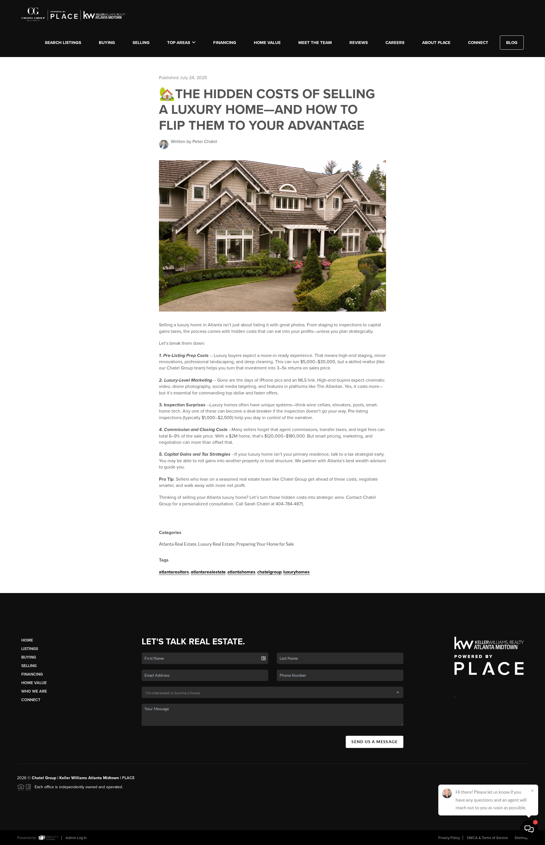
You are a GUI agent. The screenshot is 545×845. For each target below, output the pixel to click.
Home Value (267, 42)
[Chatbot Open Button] (529, 829)
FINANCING (224, 42)
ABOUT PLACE (436, 42)
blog (511, 42)
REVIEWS (358, 42)
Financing (32, 674)
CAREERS (394, 42)
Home (27, 640)
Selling (29, 665)
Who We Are (34, 691)
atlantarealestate (208, 572)
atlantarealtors (174, 572)
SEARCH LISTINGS (63, 42)
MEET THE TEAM (315, 42)
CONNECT (478, 42)
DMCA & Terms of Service (487, 838)
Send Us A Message (374, 741)
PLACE (128, 777)
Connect (30, 699)
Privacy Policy (449, 838)
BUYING (107, 42)
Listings (29, 648)
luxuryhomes (296, 572)
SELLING (141, 42)
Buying (28, 657)
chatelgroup (269, 572)
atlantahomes (241, 572)
